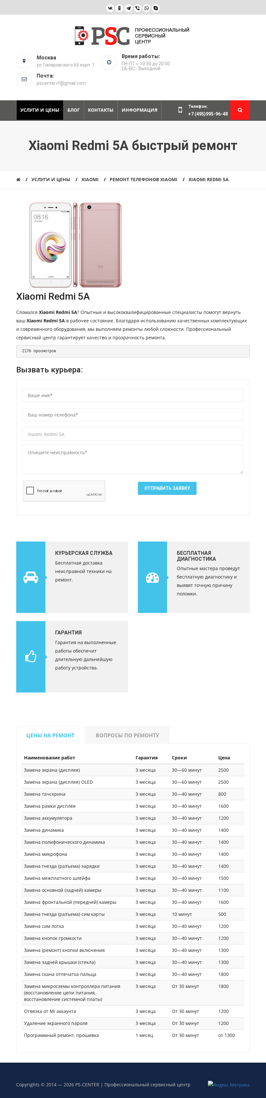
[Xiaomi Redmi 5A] (75, 244)
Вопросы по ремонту (127, 735)
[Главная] (18, 179)
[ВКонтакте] (110, 8)
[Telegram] (128, 8)
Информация (139, 110)
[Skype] (156, 8)
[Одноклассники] (119, 8)
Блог (73, 110)
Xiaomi (90, 179)
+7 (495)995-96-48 (208, 114)
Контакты (101, 110)
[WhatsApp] (147, 8)
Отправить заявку (167, 488)
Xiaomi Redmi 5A (208, 179)
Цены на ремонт (50, 735)
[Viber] (137, 8)
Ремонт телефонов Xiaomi (143, 179)
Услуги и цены (39, 110)
